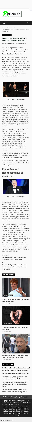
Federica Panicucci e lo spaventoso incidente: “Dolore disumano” (14, 257)
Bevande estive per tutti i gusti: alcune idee (15, 373)
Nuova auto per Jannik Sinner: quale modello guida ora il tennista (16, 287)
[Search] (27, 22)
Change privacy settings (7, 420)
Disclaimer (24, 397)
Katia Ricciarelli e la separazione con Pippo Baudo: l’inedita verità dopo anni (15, 163)
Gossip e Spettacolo (7, 35)
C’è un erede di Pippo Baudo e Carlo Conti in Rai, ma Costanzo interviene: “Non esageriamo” (16, 155)
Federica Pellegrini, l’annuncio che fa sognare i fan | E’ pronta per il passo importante (14, 266)
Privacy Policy (15, 397)
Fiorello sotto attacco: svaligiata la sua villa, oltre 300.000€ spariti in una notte (16, 343)
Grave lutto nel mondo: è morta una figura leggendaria (16, 315)
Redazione (6, 397)
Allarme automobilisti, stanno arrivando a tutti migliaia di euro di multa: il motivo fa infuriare (14, 384)
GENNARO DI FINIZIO (8, 43)
